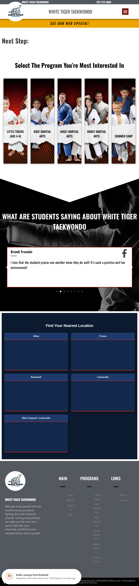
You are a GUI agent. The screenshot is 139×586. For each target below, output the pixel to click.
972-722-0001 (104, 2)
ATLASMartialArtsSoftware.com (106, 581)
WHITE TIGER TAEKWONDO (70, 11)
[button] (125, 11)
